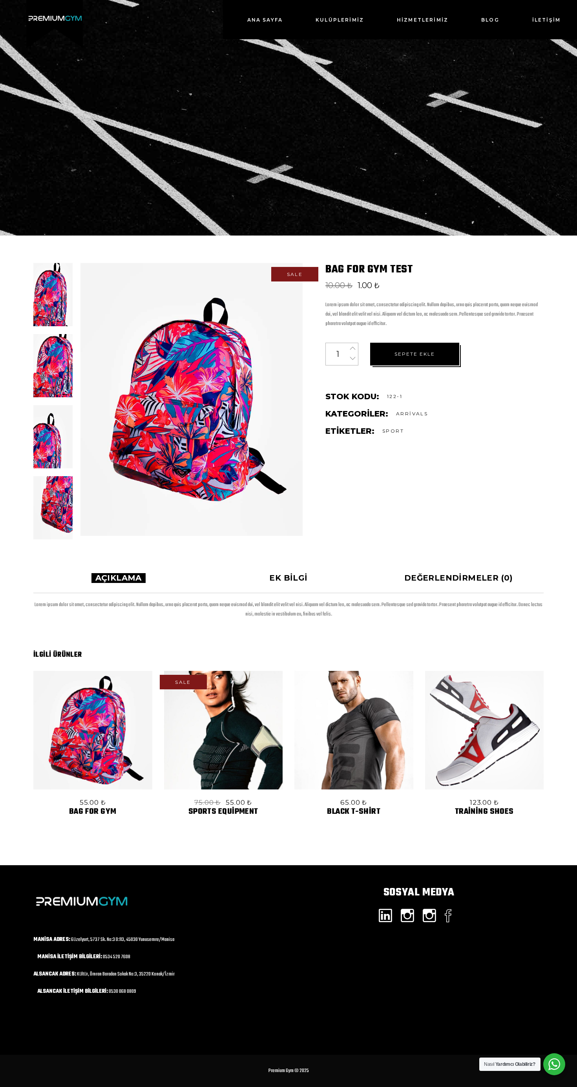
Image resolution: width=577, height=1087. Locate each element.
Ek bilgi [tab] (288, 578)
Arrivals (412, 414)
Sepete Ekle (414, 354)
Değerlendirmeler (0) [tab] (458, 578)
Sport (393, 431)
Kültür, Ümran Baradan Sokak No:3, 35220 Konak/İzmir (126, 974)
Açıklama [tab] (118, 578)
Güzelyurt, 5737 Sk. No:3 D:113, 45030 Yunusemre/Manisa (122, 939)
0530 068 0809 (122, 991)
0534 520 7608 (116, 957)
